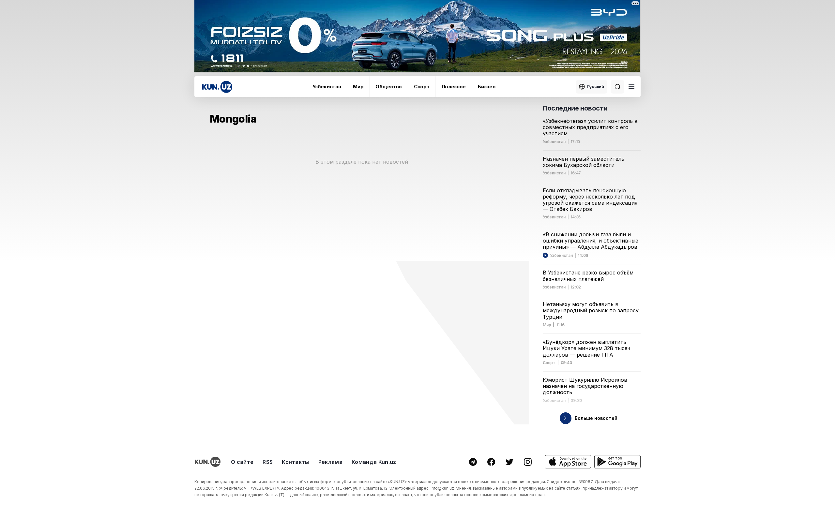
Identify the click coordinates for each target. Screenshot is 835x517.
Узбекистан (326, 86)
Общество (388, 86)
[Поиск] (617, 87)
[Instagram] (528, 462)
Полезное (454, 86)
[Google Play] (617, 461)
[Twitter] (509, 462)
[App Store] (568, 461)
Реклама (330, 462)
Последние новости (575, 108)
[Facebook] (491, 462)
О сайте (242, 462)
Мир (358, 86)
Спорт (422, 86)
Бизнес (486, 86)
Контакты (295, 462)
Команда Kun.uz (374, 462)
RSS (268, 462)
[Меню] (631, 87)
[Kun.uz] (217, 87)
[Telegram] (473, 462)
